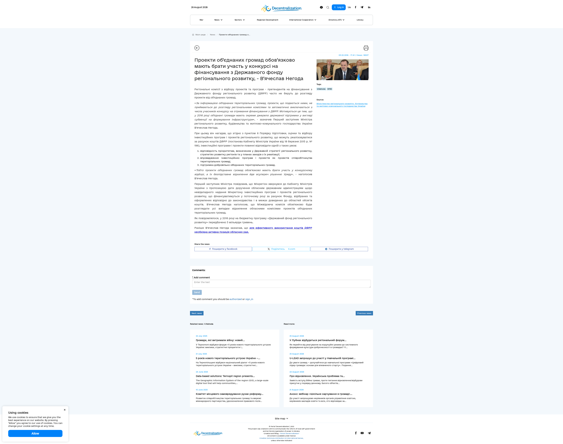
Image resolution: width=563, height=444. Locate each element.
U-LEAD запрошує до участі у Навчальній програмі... (323, 358)
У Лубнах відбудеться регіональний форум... (318, 340)
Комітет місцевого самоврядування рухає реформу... (229, 394)
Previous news (364, 313)
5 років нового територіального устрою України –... (228, 358)
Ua (349, 7)
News (212, 35)
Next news (197, 313)
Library (360, 20)
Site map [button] (280, 418)
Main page (200, 35)
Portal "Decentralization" (289, 433)
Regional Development (267, 20)
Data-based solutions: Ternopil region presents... (225, 376)
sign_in (249, 299)
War (201, 20)
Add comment (201, 277)
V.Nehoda (321, 89)
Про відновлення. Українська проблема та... (317, 376)
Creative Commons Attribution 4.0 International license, (281, 438)
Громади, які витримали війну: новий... (220, 340)
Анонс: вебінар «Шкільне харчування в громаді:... (321, 394)
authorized (235, 299)
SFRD (329, 89)
